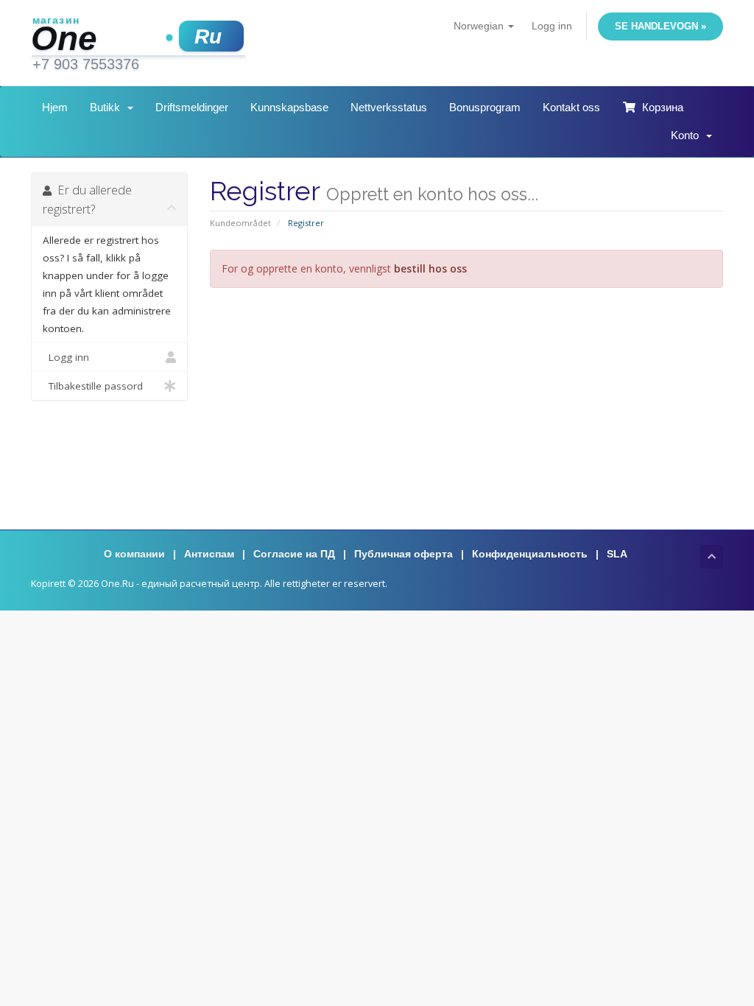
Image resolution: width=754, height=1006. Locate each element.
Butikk (108, 107)
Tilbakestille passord (93, 386)
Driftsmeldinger (191, 107)
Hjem (55, 107)
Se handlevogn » (660, 26)
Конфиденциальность (530, 554)
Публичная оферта (403, 554)
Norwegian (480, 26)
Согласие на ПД (294, 554)
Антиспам (209, 554)
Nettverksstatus (388, 107)
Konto (688, 135)
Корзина (659, 107)
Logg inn (552, 26)
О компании (134, 554)
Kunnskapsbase (289, 107)
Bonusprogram (485, 107)
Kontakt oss (571, 107)
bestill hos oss (430, 268)
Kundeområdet (240, 222)
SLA (617, 554)
